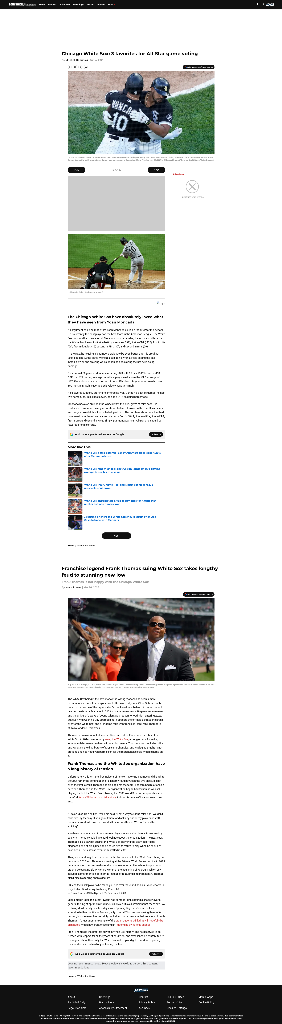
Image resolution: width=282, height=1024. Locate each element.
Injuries (101, 4)
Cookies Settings (177, 1007)
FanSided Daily (76, 1002)
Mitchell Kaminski (77, 60)
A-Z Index (144, 1007)
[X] (263, 4)
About (71, 997)
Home (71, 545)
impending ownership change (133, 924)
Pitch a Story (106, 1002)
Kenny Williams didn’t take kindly (97, 797)
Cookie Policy (206, 1002)
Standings (78, 4)
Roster (90, 4)
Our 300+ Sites (175, 997)
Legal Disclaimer (77, 1007)
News (42, 4)
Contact (143, 997)
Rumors (52, 4)
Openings (104, 997)
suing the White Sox (116, 739)
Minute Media (52, 1016)
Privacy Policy (147, 1002)
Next (156, 170)
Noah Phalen (74, 587)
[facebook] (257, 4)
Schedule (65, 4)
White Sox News (86, 545)
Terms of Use (175, 1002)
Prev (76, 170)
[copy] (86, 67)
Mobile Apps (206, 997)
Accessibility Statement (113, 1007)
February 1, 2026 (117, 893)
